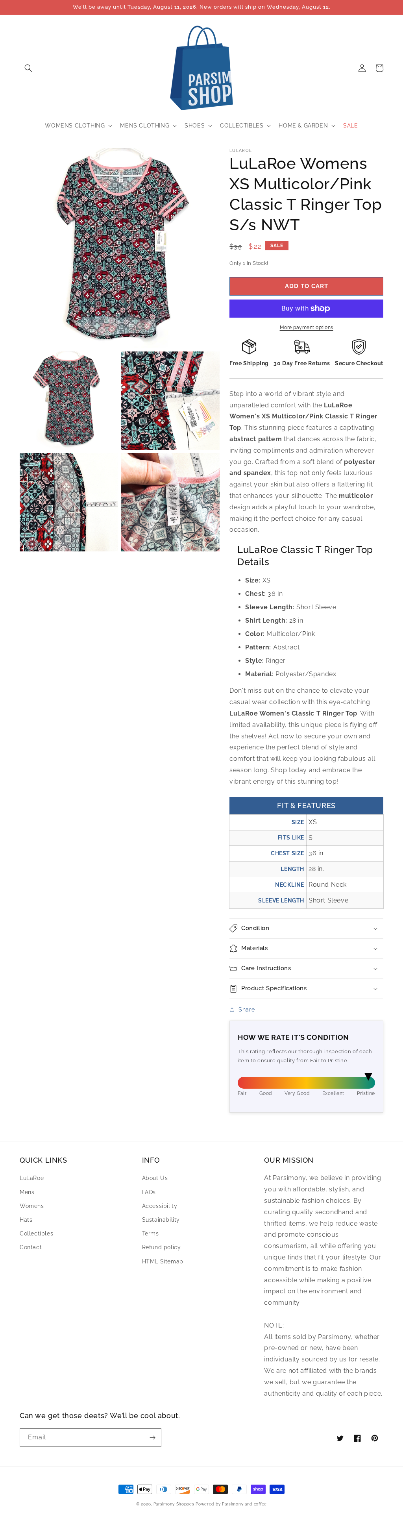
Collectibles (36, 1233)
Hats (26, 1220)
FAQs (149, 1192)
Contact (31, 1247)
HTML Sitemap (162, 1261)
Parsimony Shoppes (173, 1504)
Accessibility (159, 1206)
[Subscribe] (152, 1437)
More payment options (306, 327)
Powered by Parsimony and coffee (231, 1504)
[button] (28, 68)
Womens (32, 1206)
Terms (150, 1233)
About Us (155, 1178)
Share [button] (246, 1009)
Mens (27, 1192)
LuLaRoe (32, 1178)
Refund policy (161, 1247)
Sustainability (161, 1220)
